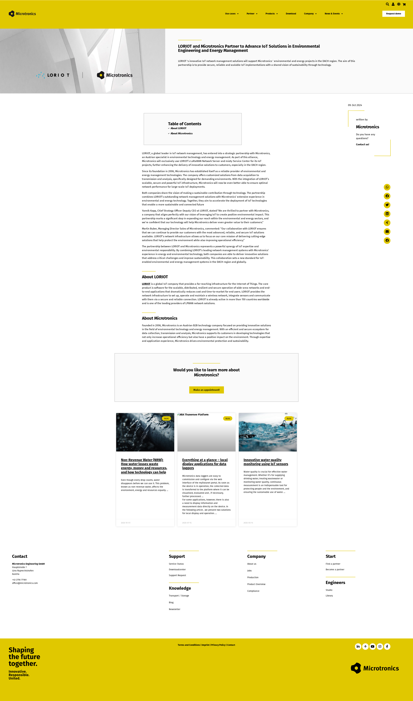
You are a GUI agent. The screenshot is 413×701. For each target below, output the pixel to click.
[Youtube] (372, 646)
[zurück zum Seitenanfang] (394, 683)
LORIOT (146, 283)
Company (309, 13)
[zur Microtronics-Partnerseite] (393, 4)
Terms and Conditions (189, 645)
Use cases (230, 13)
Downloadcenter (177, 569)
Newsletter (174, 609)
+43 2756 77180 (19, 579)
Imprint (205, 645)
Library (329, 595)
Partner (250, 13)
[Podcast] (365, 646)
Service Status (176, 564)
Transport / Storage (179, 595)
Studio (329, 590)
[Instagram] (380, 646)
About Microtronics (182, 133)
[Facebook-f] (387, 646)
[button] (387, 4)
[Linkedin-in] (358, 646)
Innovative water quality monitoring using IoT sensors (266, 462)
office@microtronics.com (25, 583)
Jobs (249, 570)
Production (252, 577)
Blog (171, 602)
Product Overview (256, 584)
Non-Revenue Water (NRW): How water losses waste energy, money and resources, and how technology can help (144, 466)
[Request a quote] (404, 4)
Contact (231, 645)
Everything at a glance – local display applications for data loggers (205, 464)
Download (291, 13)
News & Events (332, 13)
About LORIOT (178, 128)
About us (251, 564)
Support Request (177, 575)
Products (270, 13)
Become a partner (335, 569)
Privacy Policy (218, 645)
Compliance (253, 591)
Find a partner (333, 564)
